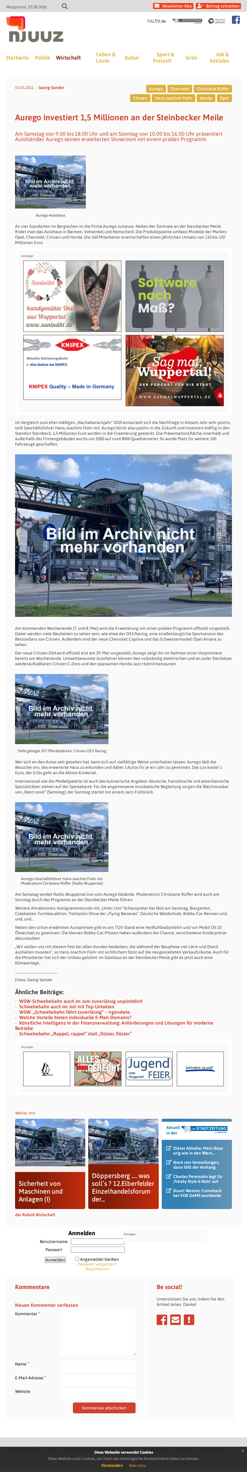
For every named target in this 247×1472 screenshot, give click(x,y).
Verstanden (112, 1465)
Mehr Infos (137, 1466)
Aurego (156, 88)
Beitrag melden (189, 1319)
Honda (206, 98)
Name (22, 1364)
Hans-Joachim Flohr (173, 98)
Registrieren (97, 1268)
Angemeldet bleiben (99, 1259)
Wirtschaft (68, 57)
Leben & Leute (105, 57)
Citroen (140, 98)
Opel (224, 98)
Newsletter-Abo (177, 6)
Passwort (53, 1249)
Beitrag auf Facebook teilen (162, 1319)
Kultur (132, 57)
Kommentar (27, 1313)
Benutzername (54, 1241)
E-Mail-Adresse (30, 1378)
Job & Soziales (219, 57)
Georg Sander (51, 87)
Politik (42, 57)
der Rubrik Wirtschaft (35, 1214)
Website (22, 1391)
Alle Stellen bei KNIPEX (47, 364)
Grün (191, 57)
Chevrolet (179, 88)
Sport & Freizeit (163, 57)
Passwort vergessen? (97, 1264)
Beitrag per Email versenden (175, 1319)
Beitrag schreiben (222, 6)
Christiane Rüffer (213, 88)
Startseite (17, 57)
